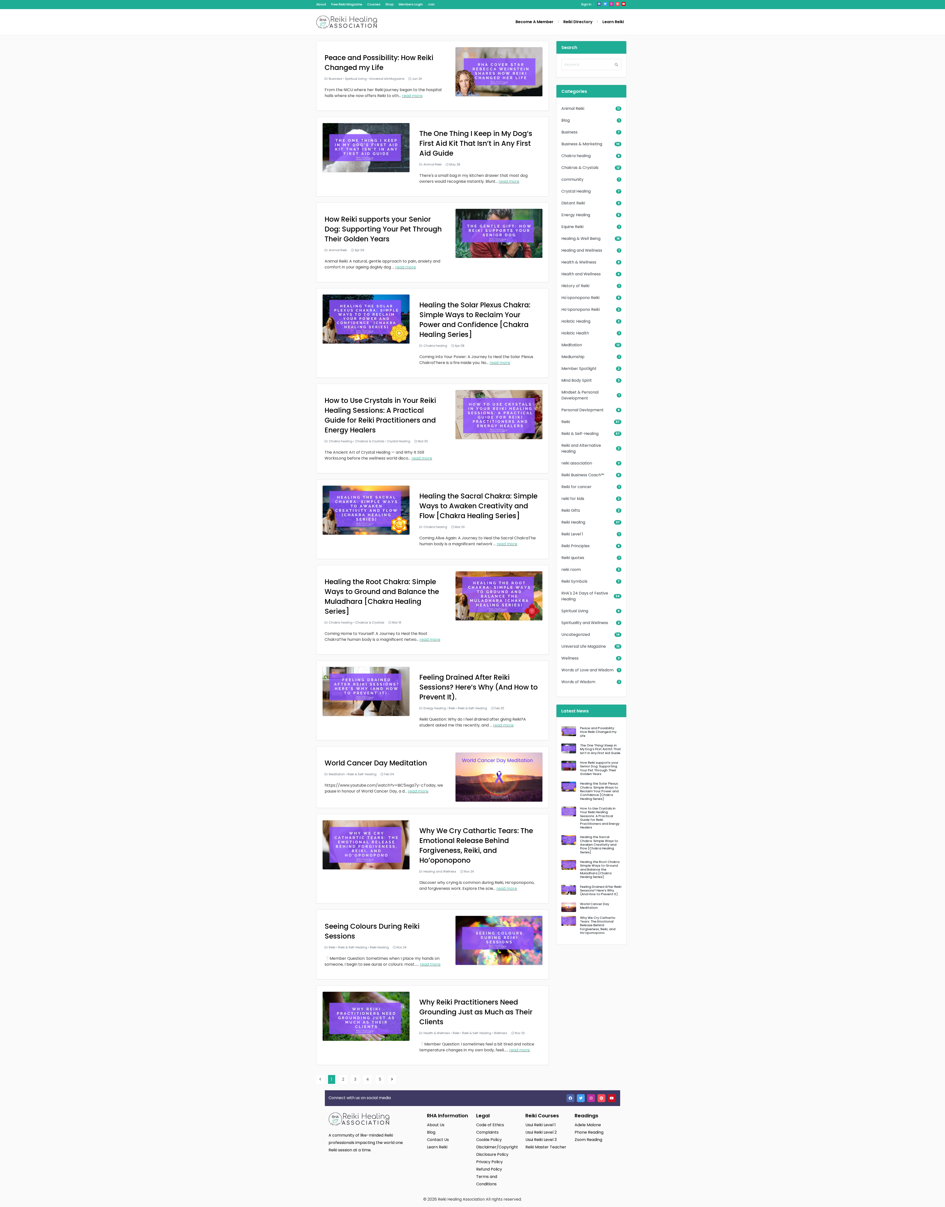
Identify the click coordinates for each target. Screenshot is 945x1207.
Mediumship (572, 357)
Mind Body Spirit (576, 380)
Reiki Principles (575, 546)
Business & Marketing (581, 144)
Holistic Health (575, 333)
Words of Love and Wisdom (587, 670)
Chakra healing (435, 346)
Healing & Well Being (580, 238)
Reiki (452, 708)
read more (412, 96)
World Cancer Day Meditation (376, 763)
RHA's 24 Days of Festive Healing (584, 596)
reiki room (571, 569)
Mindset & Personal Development (579, 395)
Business (335, 79)
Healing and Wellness (440, 871)
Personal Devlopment (582, 410)
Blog (565, 120)
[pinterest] (617, 4)
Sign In (586, 4)
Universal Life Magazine (386, 79)
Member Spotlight (579, 368)
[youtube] (624, 4)
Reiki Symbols (574, 581)
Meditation (337, 774)
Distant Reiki (573, 203)
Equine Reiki (572, 227)
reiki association (576, 463)
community (572, 179)
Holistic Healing (575, 321)
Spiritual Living (356, 79)
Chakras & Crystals (369, 441)
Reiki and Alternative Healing (581, 448)
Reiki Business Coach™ (582, 475)
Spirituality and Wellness (584, 623)
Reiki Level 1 (572, 534)
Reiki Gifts (570, 510)
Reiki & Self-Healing (472, 708)
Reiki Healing (379, 947)
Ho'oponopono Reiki (580, 297)
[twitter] (605, 4)
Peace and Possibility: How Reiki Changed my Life (379, 62)
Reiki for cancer (576, 487)
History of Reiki (575, 286)
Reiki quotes (572, 558)
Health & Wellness (437, 1033)
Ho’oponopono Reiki (580, 309)
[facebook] (599, 4)
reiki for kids (572, 498)
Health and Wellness (581, 274)
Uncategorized (575, 634)
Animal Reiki (433, 164)
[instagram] (611, 4)
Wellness (500, 1033)
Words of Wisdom (578, 682)
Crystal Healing (398, 441)
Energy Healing (435, 708)
